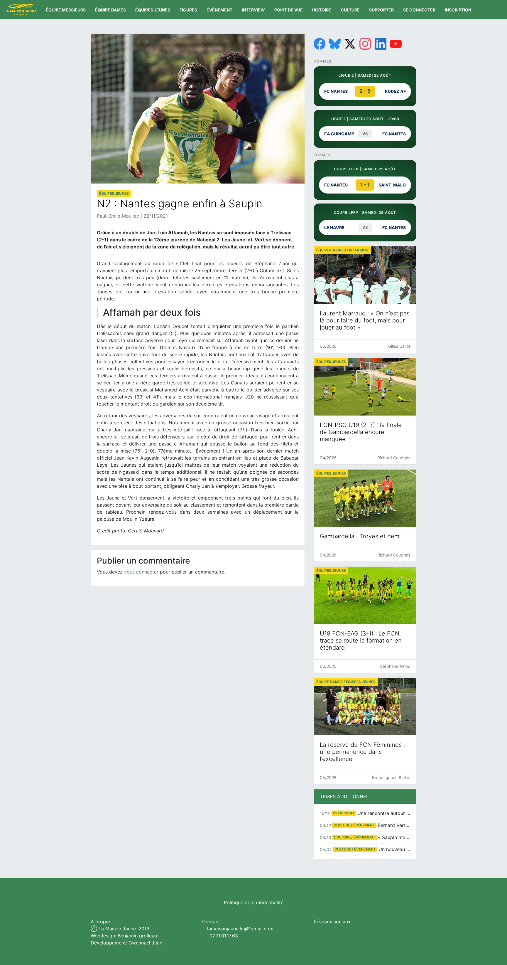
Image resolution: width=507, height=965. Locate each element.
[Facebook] (319, 44)
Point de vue (288, 9)
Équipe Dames (110, 9)
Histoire (321, 9)
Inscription (458, 9)
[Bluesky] (335, 44)
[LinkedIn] (380, 44)
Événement (219, 9)
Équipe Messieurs (66, 9)
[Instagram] (365, 44)
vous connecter (141, 572)
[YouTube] (396, 44)
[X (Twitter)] (350, 44)
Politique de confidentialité (253, 902)
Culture (350, 9)
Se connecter (419, 9)
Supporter (381, 9)
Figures (188, 9)
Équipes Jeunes (152, 9)
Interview (253, 9)
